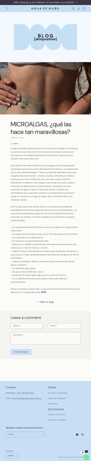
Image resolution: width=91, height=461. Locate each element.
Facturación (53, 404)
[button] (7, 8)
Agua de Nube (67, 457)
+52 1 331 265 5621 (25, 393)
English (11, 456)
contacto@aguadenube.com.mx (27, 398)
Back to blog (47, 302)
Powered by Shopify (78, 457)
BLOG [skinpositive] (56, 409)
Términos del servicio (56, 414)
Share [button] (15, 143)
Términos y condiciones (57, 393)
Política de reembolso (57, 420)
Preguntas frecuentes (57, 398)
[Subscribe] (42, 434)
